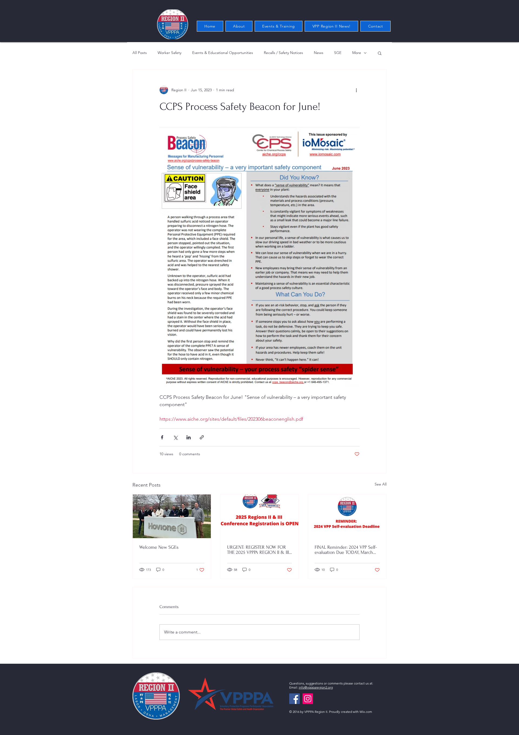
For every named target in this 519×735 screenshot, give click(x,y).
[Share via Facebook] (162, 437)
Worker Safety (169, 52)
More (356, 52)
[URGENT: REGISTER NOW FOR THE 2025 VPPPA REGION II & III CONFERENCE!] (260, 516)
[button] (379, 53)
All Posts (139, 52)
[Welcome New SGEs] (172, 516)
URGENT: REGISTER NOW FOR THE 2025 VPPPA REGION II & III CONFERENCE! (258, 550)
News (318, 52)
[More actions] (356, 90)
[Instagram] (307, 698)
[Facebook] (294, 698)
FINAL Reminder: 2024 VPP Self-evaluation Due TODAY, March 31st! (346, 550)
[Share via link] (201, 437)
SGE (337, 52)
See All (381, 484)
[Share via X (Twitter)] (175, 437)
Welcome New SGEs (158, 547)
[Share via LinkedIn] (188, 437)
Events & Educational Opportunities (222, 52)
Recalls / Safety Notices (283, 52)
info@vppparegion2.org (316, 687)
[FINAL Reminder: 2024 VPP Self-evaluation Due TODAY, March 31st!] (347, 516)
